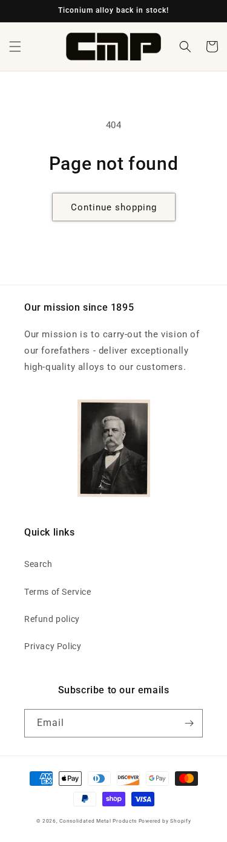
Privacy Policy (52, 646)
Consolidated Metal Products (98, 821)
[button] (15, 46)
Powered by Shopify (165, 821)
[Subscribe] (189, 723)
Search (38, 564)
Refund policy (52, 619)
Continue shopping (114, 207)
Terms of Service (57, 592)
